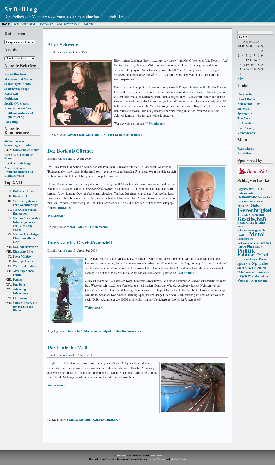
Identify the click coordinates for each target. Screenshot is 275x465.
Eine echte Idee (23, 251)
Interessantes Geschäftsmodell (79, 242)
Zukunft (84, 419)
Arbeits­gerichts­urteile (23, 273)
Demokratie (247, 197)
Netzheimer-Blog (248, 103)
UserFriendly (246, 128)
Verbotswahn (246, 132)
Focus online (185, 272)
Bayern (242, 188)
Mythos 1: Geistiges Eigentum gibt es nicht (26, 238)
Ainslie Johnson (178, 459)
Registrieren (245, 148)
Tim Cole (243, 118)
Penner (17, 279)
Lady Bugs (11, 121)
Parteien (81, 226)
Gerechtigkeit (254, 211)
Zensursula (259, 280)
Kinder (240, 226)
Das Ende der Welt (67, 347)
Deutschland (265, 197)
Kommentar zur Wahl (18, 108)
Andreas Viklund (156, 459)
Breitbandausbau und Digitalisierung (18, 115)
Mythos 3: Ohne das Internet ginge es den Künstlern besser (26, 224)
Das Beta (19, 284)
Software (46, 24)
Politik (89, 24)
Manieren (90, 331)
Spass (241, 263)
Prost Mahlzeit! (23, 256)
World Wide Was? (68, 24)
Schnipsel (105, 331)
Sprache (260, 263)
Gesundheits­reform (25, 246)
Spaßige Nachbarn (16, 103)
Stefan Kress (12, 141)
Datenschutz (245, 193)
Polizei (262, 255)
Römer (263, 258)
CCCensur (20, 298)
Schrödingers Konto (17, 84)
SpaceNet (243, 108)
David (8, 163)
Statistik (249, 268)
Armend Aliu (13, 168)
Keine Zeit (11, 93)
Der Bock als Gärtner (70, 150)
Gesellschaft (252, 219)
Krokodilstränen (15, 74)
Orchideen (11, 98)
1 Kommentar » (100, 226)
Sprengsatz (244, 113)
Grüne (250, 222)
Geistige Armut (23, 261)
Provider (243, 258)
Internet (260, 222)
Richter (254, 259)
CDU (257, 189)
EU (251, 201)
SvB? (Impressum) (25, 24)
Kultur (242, 235)
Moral (257, 234)
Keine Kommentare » (129, 134)
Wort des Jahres (258, 276)
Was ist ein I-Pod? (25, 266)
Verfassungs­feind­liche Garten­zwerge (25, 203)
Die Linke (243, 201)
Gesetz (241, 222)
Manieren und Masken (19, 79)
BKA (251, 189)
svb (65, 52)
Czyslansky (244, 94)
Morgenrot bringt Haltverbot (24, 211)
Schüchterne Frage (16, 89)
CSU (263, 189)
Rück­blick (64, 207)
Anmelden (244, 153)
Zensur (243, 280)
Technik (72, 419)
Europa (258, 201)
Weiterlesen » (156, 123)
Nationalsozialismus (248, 243)
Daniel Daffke (246, 99)
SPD (248, 264)
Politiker (247, 254)
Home (6, 24)
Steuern (260, 267)
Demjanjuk (20, 196)
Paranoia (265, 243)
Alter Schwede (62, 44)
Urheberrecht (247, 272)
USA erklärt (245, 123)
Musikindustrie (245, 239)
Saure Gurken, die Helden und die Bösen (25, 306)
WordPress (156, 455)
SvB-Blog (21, 9)
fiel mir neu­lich (74, 184)
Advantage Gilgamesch (20, 291)
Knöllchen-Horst (24, 191)
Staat (240, 268)
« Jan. (241, 78)
